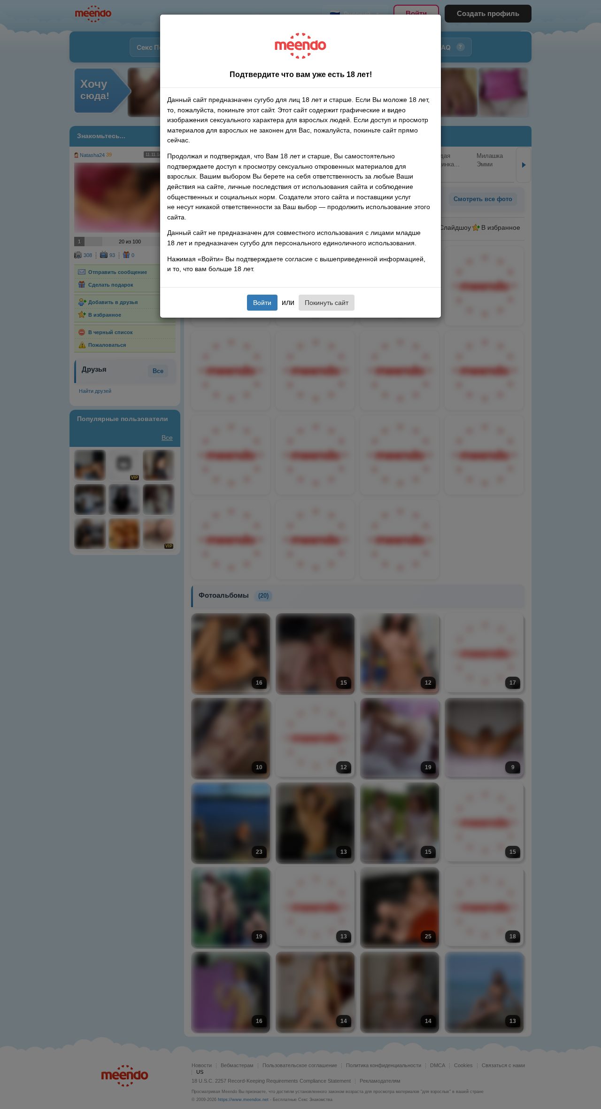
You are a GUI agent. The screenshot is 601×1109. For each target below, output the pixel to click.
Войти (262, 302)
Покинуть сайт (326, 302)
